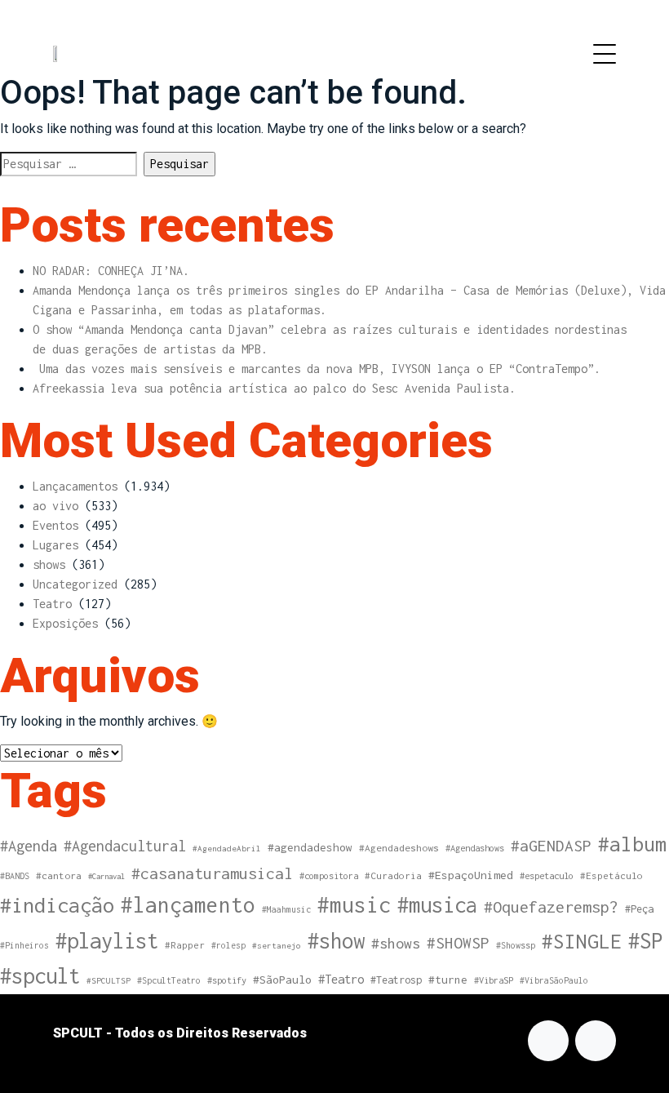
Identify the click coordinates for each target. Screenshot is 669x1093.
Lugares (55, 545)
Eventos (55, 525)
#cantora (59, 876)
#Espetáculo (611, 875)
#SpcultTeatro (169, 980)
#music (354, 904)
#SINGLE (582, 941)
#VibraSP (493, 980)
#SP (645, 940)
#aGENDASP (551, 846)
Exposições (65, 623)
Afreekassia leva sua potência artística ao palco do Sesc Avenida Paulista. (274, 388)
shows (49, 564)
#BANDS (14, 876)
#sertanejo (276, 945)
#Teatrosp (396, 980)
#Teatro (341, 979)
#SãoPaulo (282, 979)
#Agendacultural (125, 846)
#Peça (639, 909)
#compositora (328, 875)
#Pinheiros (24, 945)
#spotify (226, 980)
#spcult (40, 976)
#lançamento (188, 904)
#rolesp (228, 945)
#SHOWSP (458, 943)
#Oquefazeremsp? (551, 906)
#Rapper (185, 945)
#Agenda (28, 846)
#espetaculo (547, 875)
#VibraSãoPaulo (554, 980)
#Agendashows (474, 847)
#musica (437, 904)
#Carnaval (106, 876)
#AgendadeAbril (227, 848)
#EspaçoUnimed (470, 875)
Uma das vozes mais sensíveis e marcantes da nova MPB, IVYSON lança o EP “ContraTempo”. (316, 368)
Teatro (52, 604)
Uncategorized (75, 584)
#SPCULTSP (108, 980)
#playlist (106, 940)
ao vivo (55, 506)
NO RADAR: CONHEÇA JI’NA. (111, 271)
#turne (447, 979)
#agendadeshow (310, 847)
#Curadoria (393, 875)
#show (336, 940)
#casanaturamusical (212, 873)
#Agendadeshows (399, 848)
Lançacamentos (75, 486)
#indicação (57, 905)
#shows (395, 943)
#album (632, 843)
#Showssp (515, 945)
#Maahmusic (286, 909)
